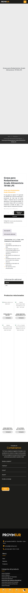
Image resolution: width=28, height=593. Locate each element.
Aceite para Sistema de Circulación (10, 582)
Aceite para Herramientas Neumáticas (13, 138)
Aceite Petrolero (6, 585)
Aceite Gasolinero (6, 573)
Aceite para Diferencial (7, 578)
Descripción (7, 230)
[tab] (7, 231)
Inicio (9, 136)
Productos (15, 136)
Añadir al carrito (19, 213)
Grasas (11, 222)
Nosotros (4, 561)
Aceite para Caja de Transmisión (9, 577)
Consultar (14, 216)
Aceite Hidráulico (6, 575)
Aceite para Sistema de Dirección (10, 584)
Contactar (8, 318)
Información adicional (9, 234)
